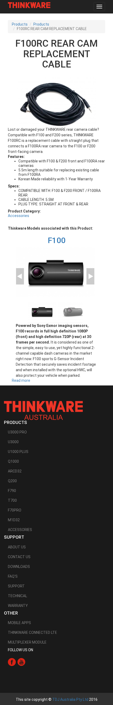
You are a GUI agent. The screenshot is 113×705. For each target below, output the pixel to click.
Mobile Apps (19, 623)
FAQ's (13, 576)
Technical (17, 596)
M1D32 (14, 520)
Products (20, 24)
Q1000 (13, 461)
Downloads (19, 566)
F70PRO (14, 510)
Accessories (18, 216)
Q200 (12, 481)
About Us (17, 547)
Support (16, 586)
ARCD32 (15, 471)
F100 (56, 240)
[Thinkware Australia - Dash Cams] (43, 410)
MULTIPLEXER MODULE (27, 642)
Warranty (18, 605)
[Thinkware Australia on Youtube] (21, 662)
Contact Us (19, 557)
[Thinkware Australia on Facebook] (12, 662)
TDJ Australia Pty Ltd (70, 699)
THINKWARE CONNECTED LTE (32, 632)
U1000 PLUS (18, 452)
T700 (12, 500)
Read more (21, 380)
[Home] (29, 5)
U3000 (13, 442)
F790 (12, 491)
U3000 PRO (17, 432)
